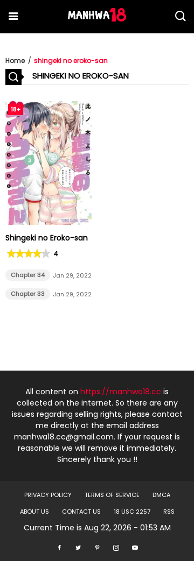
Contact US (81, 511)
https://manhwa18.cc (120, 391)
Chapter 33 (28, 293)
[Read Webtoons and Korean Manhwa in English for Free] (97, 18)
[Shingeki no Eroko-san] (48, 222)
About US (34, 511)
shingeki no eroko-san (71, 60)
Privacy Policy (48, 495)
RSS (169, 511)
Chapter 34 (28, 275)
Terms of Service (112, 495)
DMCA (161, 495)
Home (15, 60)
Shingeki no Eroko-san (46, 237)
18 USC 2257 (132, 511)
